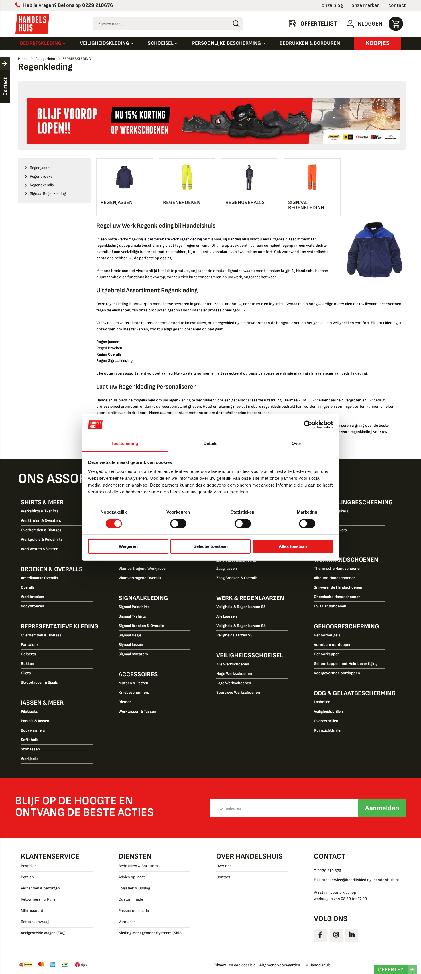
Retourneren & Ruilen (39, 899)
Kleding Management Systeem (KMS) (151, 932)
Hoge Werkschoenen (234, 673)
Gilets (26, 673)
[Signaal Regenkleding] (312, 177)
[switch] (178, 524)
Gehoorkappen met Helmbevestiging (345, 663)
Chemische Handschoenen (337, 596)
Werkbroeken (32, 596)
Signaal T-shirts (132, 616)
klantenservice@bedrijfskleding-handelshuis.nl (358, 879)
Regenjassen (117, 202)
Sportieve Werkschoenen (238, 692)
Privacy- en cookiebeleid (234, 965)
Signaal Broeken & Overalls (141, 625)
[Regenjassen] (125, 177)
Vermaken (127, 921)
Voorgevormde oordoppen (337, 673)
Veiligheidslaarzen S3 (234, 635)
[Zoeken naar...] (236, 23)
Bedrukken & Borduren (138, 865)
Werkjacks (30, 758)
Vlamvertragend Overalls (140, 577)
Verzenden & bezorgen (40, 888)
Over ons (224, 865)
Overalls (28, 587)
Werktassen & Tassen (137, 711)
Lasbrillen (322, 701)
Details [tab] (211, 443)
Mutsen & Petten (133, 683)
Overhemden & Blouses (41, 530)
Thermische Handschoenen (338, 568)
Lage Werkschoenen (233, 683)
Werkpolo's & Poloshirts (42, 539)
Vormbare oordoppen (332, 644)
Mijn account (32, 910)
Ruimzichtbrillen (328, 730)
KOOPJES (378, 43)
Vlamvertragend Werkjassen (143, 568)
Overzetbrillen (326, 720)
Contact (223, 877)
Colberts (28, 654)
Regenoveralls (245, 202)
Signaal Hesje (130, 635)
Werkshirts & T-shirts (40, 511)
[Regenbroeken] (187, 177)
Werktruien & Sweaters (41, 520)
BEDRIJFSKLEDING (41, 43)
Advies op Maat (132, 877)
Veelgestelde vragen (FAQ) (43, 932)
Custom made (131, 899)
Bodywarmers (33, 730)
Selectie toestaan (211, 546)
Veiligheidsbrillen (328, 711)
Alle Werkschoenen (232, 664)
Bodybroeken (32, 606)
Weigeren (128, 546)
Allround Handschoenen (335, 577)
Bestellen (29, 865)
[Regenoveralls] (249, 177)
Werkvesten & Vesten (39, 548)
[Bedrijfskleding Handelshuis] (32, 24)
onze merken (365, 5)
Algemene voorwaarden (279, 965)
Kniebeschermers (134, 692)
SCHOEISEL (161, 43)
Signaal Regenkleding (306, 205)
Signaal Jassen (131, 644)
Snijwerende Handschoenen (338, 587)
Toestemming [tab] (124, 443)
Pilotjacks (29, 711)
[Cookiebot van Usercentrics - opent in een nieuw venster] (308, 424)
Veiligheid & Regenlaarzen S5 (241, 606)
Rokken (27, 663)
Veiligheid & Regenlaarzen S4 (241, 625)
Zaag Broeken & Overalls (237, 577)
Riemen (125, 701)
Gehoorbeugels (327, 635)
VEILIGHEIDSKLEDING (105, 43)
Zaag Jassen (226, 568)
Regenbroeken (181, 202)
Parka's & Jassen (35, 720)
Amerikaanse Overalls (39, 577)
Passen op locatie (134, 910)
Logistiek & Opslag (134, 888)
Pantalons (30, 644)
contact (397, 5)
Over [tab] (296, 443)
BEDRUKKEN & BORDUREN (310, 43)
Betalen (27, 877)
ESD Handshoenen (330, 606)
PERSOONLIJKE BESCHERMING (227, 43)
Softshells (30, 739)
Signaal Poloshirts (134, 606)
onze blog (332, 5)
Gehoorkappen (327, 654)
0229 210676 (97, 5)
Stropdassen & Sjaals (39, 682)
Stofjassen (30, 749)
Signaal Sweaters (133, 654)
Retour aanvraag (35, 921)
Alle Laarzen (226, 616)
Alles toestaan (293, 546)
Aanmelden (382, 808)
